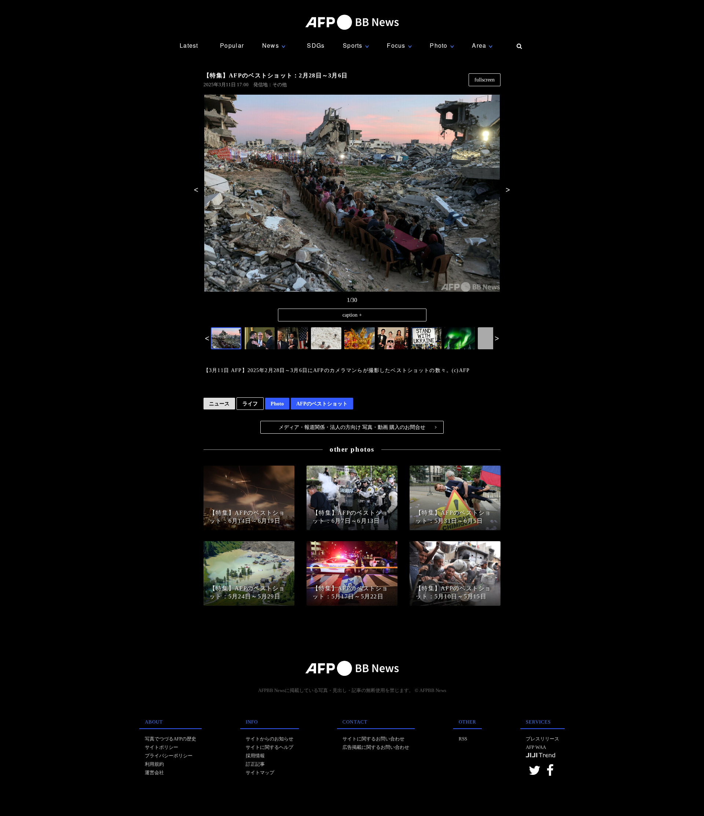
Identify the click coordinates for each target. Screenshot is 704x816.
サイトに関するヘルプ (269, 747)
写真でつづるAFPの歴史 (170, 739)
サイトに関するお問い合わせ (373, 739)
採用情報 (255, 755)
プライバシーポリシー (168, 755)
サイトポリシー (161, 747)
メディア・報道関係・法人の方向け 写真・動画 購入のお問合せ (357, 427)
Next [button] (507, 190)
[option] (352, 194)
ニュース (219, 404)
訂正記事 (255, 764)
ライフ (250, 404)
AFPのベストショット (322, 404)
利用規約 (154, 764)
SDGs (315, 45)
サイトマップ (260, 772)
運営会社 (154, 772)
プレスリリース (542, 739)
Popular (232, 45)
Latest (189, 45)
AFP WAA (536, 747)
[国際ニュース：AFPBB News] (352, 22)
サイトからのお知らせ (269, 739)
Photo (277, 404)
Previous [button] (196, 190)
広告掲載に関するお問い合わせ (375, 747)
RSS (463, 739)
